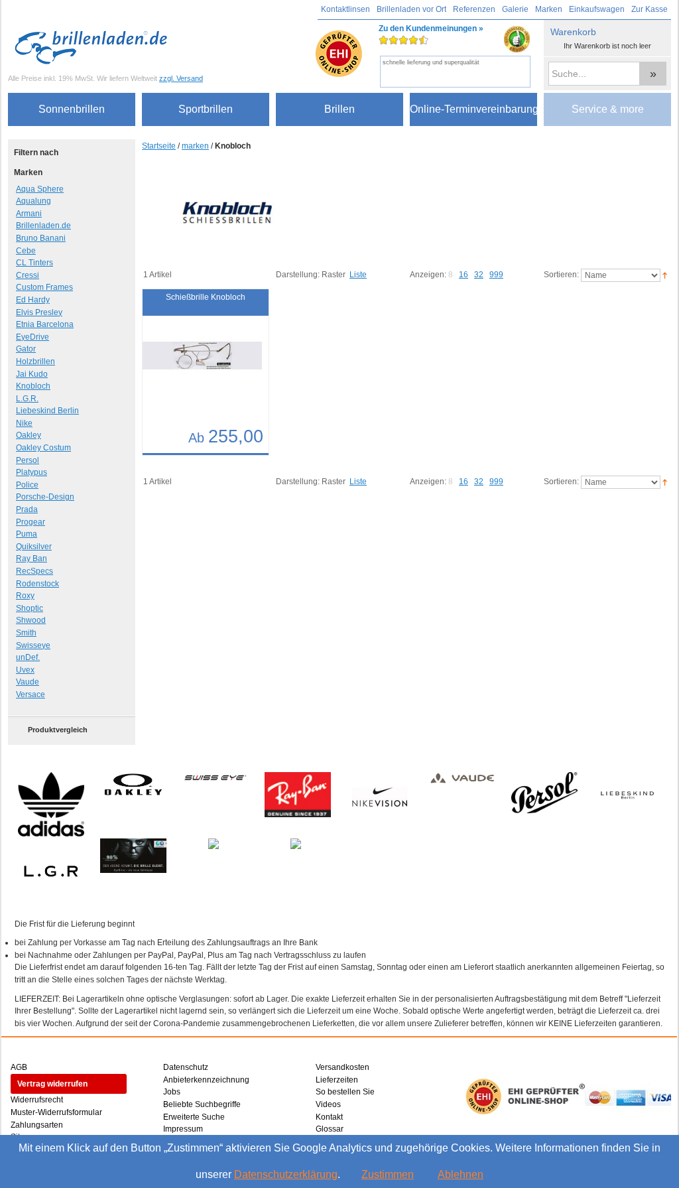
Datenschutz (185, 1067)
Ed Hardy (33, 299)
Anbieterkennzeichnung (206, 1080)
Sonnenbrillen (71, 109)
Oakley (28, 435)
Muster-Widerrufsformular (56, 1112)
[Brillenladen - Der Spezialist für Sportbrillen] (94, 47)
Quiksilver (34, 546)
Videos (328, 1104)
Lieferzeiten (337, 1080)
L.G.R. (27, 398)
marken (195, 146)
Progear (30, 522)
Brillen (339, 109)
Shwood (31, 620)
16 (463, 274)
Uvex (25, 670)
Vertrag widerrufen (52, 1084)
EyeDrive (32, 337)
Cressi (27, 275)
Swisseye (33, 645)
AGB (19, 1067)
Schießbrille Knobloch (205, 297)
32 (478, 274)
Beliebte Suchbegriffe (202, 1104)
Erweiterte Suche (194, 1117)
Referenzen (474, 9)
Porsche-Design (45, 496)
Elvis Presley (39, 312)
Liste (358, 274)
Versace (30, 694)
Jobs (171, 1091)
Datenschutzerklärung (286, 1174)
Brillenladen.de (43, 225)
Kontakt (329, 1117)
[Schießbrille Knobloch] (192, 363)
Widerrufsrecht (37, 1099)
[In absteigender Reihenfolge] (664, 274)
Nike (24, 423)
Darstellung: (298, 274)
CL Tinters (34, 262)
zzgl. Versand (181, 78)
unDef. (28, 657)
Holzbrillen (35, 361)
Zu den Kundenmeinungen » (431, 45)
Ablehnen (460, 1174)
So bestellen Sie (345, 1091)
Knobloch (33, 386)
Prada (27, 509)
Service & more (608, 109)
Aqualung (33, 201)
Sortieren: (561, 274)
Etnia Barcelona (45, 324)
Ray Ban (31, 558)
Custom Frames (44, 287)
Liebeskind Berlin (47, 410)
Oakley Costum (43, 447)
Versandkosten (342, 1067)
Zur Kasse (649, 9)
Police (27, 485)
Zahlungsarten (37, 1125)
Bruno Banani (41, 238)
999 (496, 274)
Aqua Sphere (40, 189)
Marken (548, 9)
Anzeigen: (428, 274)
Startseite (159, 146)
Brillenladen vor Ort (411, 9)
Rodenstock (37, 583)
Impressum (183, 1129)
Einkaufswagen (597, 9)
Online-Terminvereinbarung (473, 109)
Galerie (515, 9)
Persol (27, 460)
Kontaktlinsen (345, 9)
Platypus (31, 472)
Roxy (25, 595)
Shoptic (29, 608)
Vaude (27, 682)
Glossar (329, 1129)
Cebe (26, 250)
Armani (29, 213)
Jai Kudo (32, 374)
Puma (26, 534)
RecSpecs (34, 571)
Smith (26, 632)
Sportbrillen (205, 109)
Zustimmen (387, 1174)
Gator (26, 349)
